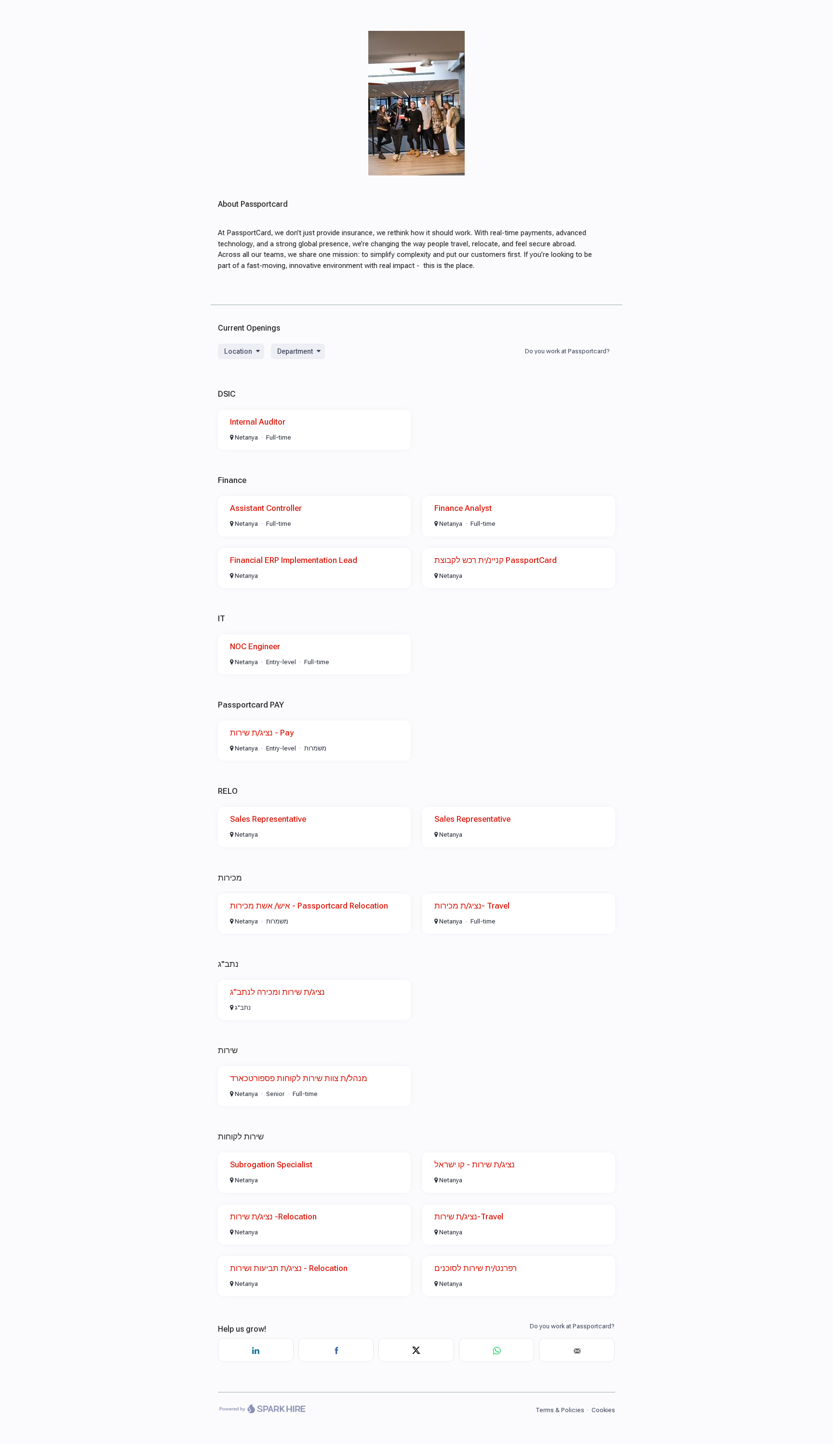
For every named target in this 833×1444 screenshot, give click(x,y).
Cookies (603, 1410)
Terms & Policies (560, 1410)
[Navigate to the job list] (416, 173)
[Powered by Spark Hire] (262, 1410)
